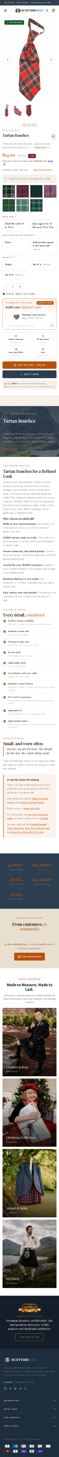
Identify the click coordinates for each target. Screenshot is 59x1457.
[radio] (9, 191)
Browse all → (44, 169)
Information (11, 1400)
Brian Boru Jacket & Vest (37, 828)
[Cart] (53, 10)
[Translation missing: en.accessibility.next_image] (51, 59)
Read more (9, 448)
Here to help (11, 1426)
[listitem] (6, 110)
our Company (12, 1417)
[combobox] (29, 179)
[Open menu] (5, 10)
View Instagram (31, 956)
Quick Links (10, 1409)
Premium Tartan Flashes (32, 802)
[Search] (47, 10)
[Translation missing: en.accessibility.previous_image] (7, 59)
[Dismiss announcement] (56, 2)
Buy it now (31, 374)
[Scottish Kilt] (29, 10)
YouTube (44, 818)
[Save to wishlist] (53, 136)
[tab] (27, 98)
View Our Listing (29, 1337)
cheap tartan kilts (31, 808)
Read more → (42, 147)
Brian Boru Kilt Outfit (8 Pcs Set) (27, 832)
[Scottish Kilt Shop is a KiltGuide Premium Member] (29, 1308)
